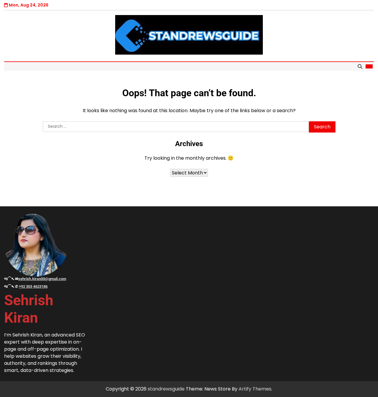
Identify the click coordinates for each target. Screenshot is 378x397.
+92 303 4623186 (33, 286)
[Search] (360, 66)
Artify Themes (255, 388)
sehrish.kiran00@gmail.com (42, 279)
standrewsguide (166, 388)
